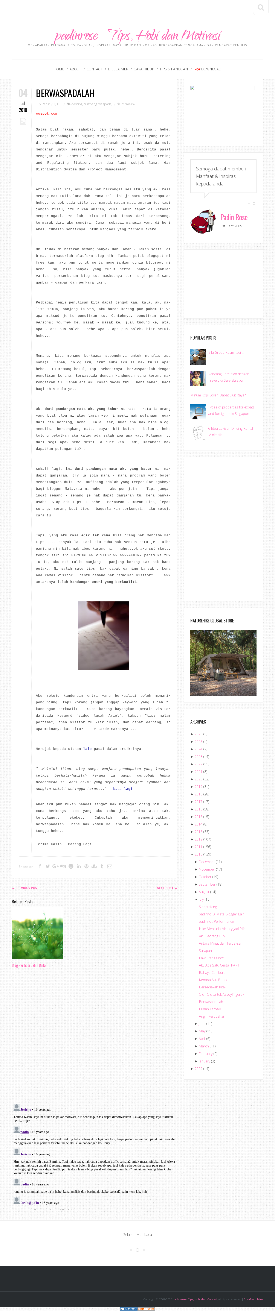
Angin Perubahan (212, 1016)
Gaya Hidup (144, 69)
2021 (198, 771)
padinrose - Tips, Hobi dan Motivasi (138, 37)
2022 (198, 764)
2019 (198, 786)
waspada (105, 104)
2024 (198, 749)
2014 (198, 824)
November (207, 869)
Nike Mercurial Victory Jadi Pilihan (224, 928)
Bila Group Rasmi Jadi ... (226, 352)
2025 (198, 741)
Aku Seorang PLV (212, 936)
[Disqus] (94, 1037)
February (205, 1053)
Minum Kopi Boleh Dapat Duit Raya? (218, 395)
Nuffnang (90, 104)
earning (76, 104)
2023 (198, 756)
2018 (198, 794)
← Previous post (25, 888)
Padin (46, 104)
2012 (198, 839)
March (204, 1046)
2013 (198, 831)
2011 (198, 846)
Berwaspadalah (65, 93)
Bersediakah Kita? (212, 987)
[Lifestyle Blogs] (129, 1308)
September (207, 884)
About (75, 69)
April (202, 1038)
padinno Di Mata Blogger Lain (221, 914)
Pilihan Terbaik (210, 1009)
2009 (198, 1068)
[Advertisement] (137, 9)
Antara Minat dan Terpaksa (220, 943)
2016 (198, 809)
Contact (94, 69)
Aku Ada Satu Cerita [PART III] (221, 965)
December (207, 861)
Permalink (128, 104)
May (202, 1031)
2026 (198, 734)
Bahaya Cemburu (212, 972)
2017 (198, 801)
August (204, 891)
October (205, 876)
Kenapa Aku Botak (213, 979)
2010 (198, 854)
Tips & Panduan (174, 69)
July (201, 899)
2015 (198, 816)
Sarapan (205, 950)
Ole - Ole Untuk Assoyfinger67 (221, 994)
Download (211, 69)
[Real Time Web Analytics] (146, 1308)
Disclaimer (118, 69)
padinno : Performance (216, 921)
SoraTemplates (253, 1299)
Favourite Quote (211, 958)
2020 (198, 779)
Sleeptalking (208, 906)
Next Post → (167, 888)
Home (59, 69)
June (202, 1023)
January (204, 1061)
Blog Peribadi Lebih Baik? (29, 965)
